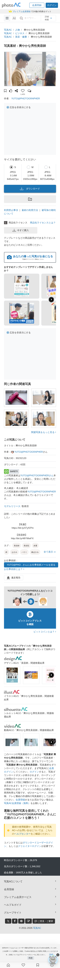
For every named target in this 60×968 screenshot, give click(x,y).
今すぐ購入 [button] (23, 230)
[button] (36, 5)
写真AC (8, 29)
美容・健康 (21, 36)
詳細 (51, 954)
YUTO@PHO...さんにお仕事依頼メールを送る (31, 564)
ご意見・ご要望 (45, 921)
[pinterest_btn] (21, 921)
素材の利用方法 (30, 210)
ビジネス (19, 33)
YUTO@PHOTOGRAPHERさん (37, 475)
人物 (17, 29)
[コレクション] (37, 965)
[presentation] (51, 675)
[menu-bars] (7, 18)
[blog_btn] (28, 921)
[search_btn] (21, 18)
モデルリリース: (13, 506)
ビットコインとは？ (44, 631)
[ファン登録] (23, 965)
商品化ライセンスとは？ (43, 222)
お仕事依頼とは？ (13, 569)
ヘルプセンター (22, 833)
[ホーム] (8, 965)
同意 (31, 958)
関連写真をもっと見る (43, 432)
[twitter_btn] (8, 921)
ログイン (34, 771)
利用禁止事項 (11, 210)
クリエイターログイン (29, 846)
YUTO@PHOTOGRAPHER (25, 98)
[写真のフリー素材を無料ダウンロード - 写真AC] (11, 5)
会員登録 (20, 799)
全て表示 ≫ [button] (50, 551)
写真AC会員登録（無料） (17, 803)
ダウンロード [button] (33, 188)
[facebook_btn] (15, 921)
